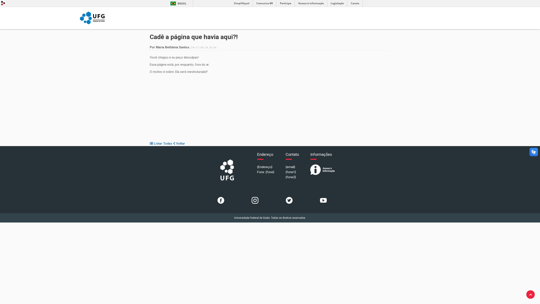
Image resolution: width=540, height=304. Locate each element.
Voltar (180, 143)
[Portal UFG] (92, 18)
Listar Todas (162, 143)
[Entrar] (3, 3)
